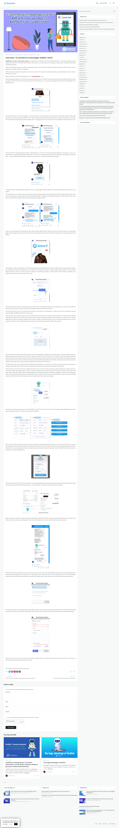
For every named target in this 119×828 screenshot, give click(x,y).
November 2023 (82, 50)
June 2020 (81, 88)
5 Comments (24, 792)
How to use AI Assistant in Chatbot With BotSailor (89, 26)
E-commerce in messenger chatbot (30, 54)
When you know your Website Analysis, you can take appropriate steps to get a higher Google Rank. (100, 811)
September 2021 (82, 61)
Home (96, 823)
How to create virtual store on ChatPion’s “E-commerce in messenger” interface (95, 113)
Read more (27, 772)
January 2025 (82, 41)
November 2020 (82, 79)
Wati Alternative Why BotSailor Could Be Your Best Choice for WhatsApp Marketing (96, 29)
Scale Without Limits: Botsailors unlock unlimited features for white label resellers (96, 22)
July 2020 (81, 86)
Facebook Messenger (17, 668)
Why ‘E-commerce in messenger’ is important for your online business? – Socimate (96, 111)
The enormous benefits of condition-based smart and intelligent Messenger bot (100, 792)
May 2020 (81, 90)
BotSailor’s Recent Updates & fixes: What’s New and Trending (99, 798)
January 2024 (82, 48)
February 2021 (82, 72)
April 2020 (81, 92)
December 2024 (82, 44)
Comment (8, 692)
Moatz (80, 115)
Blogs (97, 3)
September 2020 (82, 81)
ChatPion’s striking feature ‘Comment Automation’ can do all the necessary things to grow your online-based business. (22, 764)
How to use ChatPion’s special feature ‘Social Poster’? (94, 115)
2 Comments (24, 801)
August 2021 (82, 63)
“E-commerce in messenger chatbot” (17, 61)
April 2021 (81, 68)
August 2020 (82, 83)
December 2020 (82, 77)
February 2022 (82, 59)
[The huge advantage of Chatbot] (43, 755)
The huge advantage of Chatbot (54, 762)
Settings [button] (11, 824)
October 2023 (82, 52)
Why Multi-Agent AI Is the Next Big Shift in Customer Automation (92, 20)
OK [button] (16, 824)
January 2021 (82, 74)
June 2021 (81, 66)
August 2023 (82, 55)
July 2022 (81, 57)
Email (7, 706)
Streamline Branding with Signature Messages (88, 24)
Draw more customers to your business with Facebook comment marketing (25, 799)
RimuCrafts (81, 117)
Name (7, 701)
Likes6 (28, 801)
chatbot (10, 668)
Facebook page (36, 76)
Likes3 (28, 792)
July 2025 (81, 39)
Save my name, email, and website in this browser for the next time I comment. (23, 717)
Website (7, 711)
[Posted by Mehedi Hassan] (7, 776)
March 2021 (81, 70)
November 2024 (82, 46)
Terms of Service (103, 3)
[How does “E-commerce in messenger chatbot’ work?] (5, 49)
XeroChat (39, 54)
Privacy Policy (105, 823)
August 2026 (82, 37)
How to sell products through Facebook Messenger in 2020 (97, 117)
